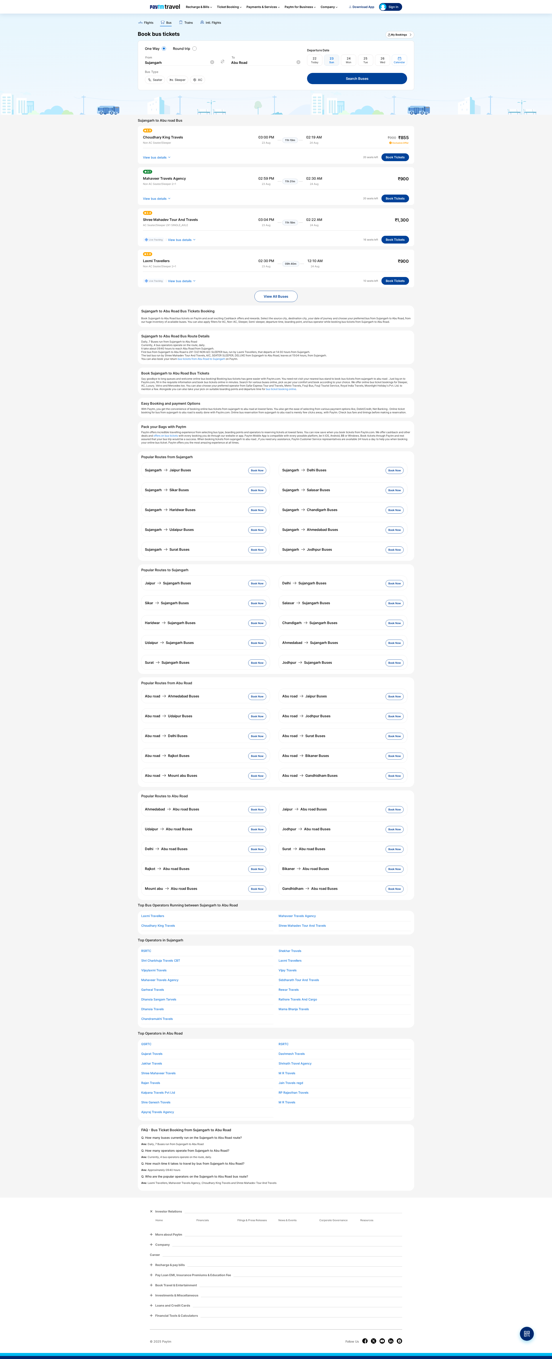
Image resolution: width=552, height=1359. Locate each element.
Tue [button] (365, 62)
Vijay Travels (288, 970)
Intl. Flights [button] (213, 22)
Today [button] (314, 62)
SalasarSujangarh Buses (306, 603)
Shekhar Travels (290, 951)
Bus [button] (169, 22)
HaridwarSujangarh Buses (170, 623)
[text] (276, 21)
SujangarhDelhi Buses (304, 470)
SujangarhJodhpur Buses (307, 549)
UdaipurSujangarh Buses (169, 642)
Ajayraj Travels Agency (157, 1112)
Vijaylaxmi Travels (154, 970)
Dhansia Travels (152, 1009)
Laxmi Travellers (152, 916)
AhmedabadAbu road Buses (172, 809)
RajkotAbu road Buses (167, 869)
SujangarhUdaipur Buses (169, 529)
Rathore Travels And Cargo (298, 999)
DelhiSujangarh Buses (304, 583)
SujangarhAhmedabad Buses (310, 529)
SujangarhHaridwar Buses (170, 510)
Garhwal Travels (152, 989)
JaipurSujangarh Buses (168, 583)
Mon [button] (348, 62)
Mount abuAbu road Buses (171, 888)
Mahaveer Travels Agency (297, 916)
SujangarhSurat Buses (167, 549)
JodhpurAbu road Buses (306, 829)
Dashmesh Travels (292, 1053)
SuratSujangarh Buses (167, 662)
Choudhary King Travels (158, 925)
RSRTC (146, 951)
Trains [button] (188, 22)
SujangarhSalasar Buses (306, 490)
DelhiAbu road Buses (166, 849)
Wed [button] (382, 62)
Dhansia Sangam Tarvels (158, 999)
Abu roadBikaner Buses (305, 755)
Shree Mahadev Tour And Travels (302, 925)
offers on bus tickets (166, 435)
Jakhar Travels (151, 1063)
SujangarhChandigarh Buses (309, 510)
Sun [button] (331, 62)
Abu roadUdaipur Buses (168, 716)
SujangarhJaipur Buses (168, 470)
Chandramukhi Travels (157, 1019)
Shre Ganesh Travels (156, 1102)
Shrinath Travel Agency (295, 1063)
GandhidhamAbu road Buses (310, 888)
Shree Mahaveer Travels (158, 1073)
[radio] (156, 48)
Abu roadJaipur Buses (304, 696)
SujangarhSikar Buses (167, 490)
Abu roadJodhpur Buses (306, 716)
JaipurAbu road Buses (304, 809)
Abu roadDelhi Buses (166, 736)
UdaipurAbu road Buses (168, 829)
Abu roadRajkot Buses (167, 755)
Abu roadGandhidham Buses (310, 775)
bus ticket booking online (281, 389)
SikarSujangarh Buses (167, 603)
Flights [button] (149, 22)
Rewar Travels (289, 989)
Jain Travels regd (291, 1083)
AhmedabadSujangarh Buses (310, 642)
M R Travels (287, 1073)
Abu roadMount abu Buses (171, 775)
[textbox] (179, 63)
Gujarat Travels (152, 1053)
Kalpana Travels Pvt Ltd (158, 1092)
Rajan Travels (150, 1083)
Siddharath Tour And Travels (299, 980)
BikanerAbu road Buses (305, 869)
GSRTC (146, 1044)
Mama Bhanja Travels (294, 1009)
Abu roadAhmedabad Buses (172, 696)
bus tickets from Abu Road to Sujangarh (201, 358)
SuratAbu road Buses (303, 849)
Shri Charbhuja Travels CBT (160, 960)
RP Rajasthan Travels (294, 1092)
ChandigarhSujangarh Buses (309, 623)
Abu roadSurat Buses (303, 736)
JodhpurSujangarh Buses (307, 662)
